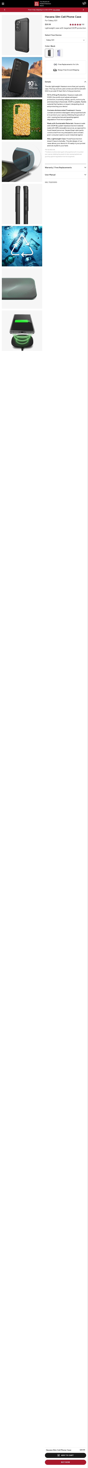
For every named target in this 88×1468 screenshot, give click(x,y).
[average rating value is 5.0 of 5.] (75, 24)
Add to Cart (67, 1455)
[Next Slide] (83, 10)
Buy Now (65, 1462)
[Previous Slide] (4, 10)
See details (56, 10)
